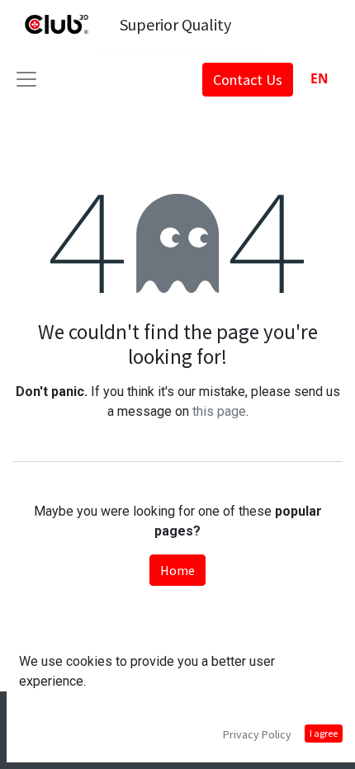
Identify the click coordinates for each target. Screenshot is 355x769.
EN (319, 78)
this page (219, 411)
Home (177, 570)
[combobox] (319, 78)
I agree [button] (324, 733)
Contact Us (247, 79)
